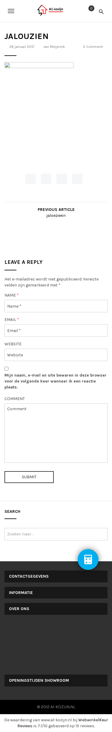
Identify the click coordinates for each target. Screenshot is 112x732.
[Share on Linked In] (77, 179)
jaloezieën (56, 215)
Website (13, 344)
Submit (29, 476)
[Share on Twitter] (46, 179)
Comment (14, 398)
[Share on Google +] (61, 179)
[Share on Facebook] (30, 179)
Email (11, 319)
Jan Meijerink (54, 47)
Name (11, 295)
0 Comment (93, 47)
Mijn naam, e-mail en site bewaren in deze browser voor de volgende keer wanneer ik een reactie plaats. (55, 381)
